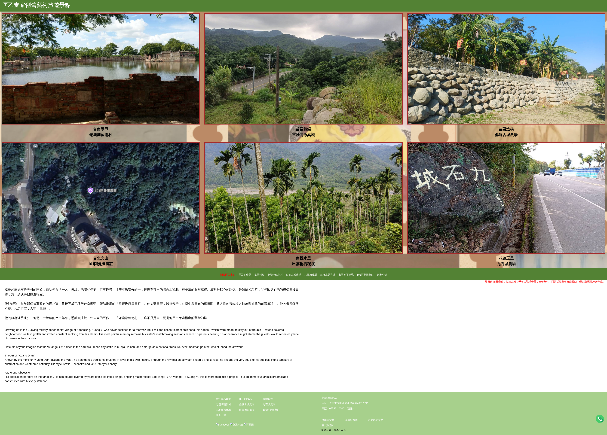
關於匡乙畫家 (227, 274)
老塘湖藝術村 (275, 274)
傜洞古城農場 (293, 274)
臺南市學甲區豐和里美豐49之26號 (348, 403)
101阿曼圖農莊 (365, 274)
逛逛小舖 (382, 274)
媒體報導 (259, 274)
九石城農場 (310, 274)
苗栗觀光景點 (375, 420)
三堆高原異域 (327, 274)
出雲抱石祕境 (346, 274)
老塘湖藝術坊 (329, 397)
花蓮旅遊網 (351, 420)
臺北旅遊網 (328, 425)
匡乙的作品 (245, 274)
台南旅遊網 (328, 420)
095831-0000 (336, 408)
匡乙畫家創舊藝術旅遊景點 (36, 5)
